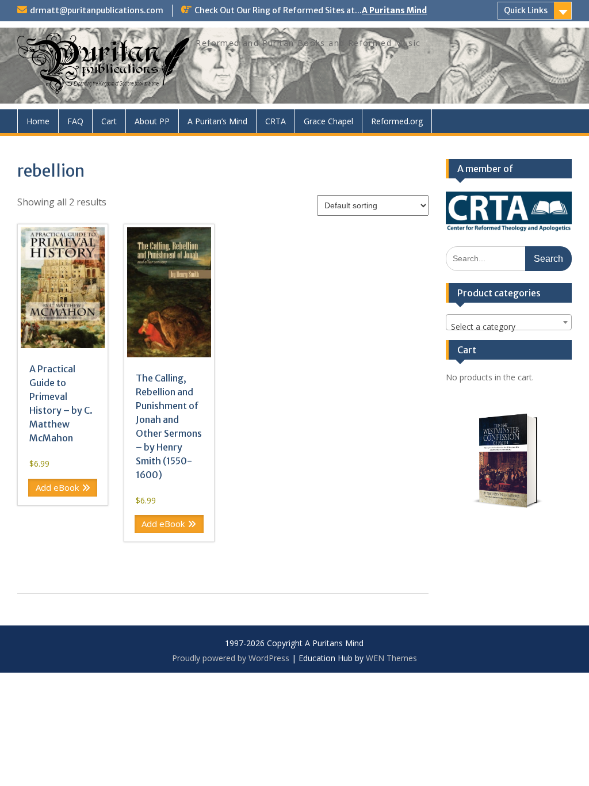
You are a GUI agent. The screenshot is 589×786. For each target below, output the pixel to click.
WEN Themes (391, 658)
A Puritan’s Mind (217, 121)
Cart (109, 121)
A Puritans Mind (394, 10)
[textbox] (508, 327)
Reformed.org (397, 121)
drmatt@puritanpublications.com (96, 10)
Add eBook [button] (57, 487)
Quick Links (526, 10)
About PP (152, 121)
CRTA (275, 121)
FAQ (75, 121)
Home (37, 121)
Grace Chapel (328, 121)
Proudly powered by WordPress (230, 658)
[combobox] (508, 322)
